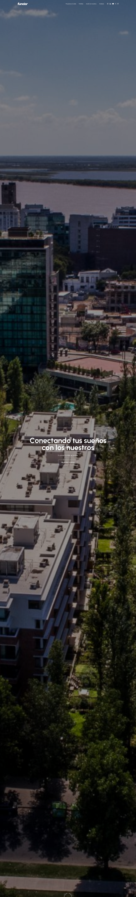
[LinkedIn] (110, 3)
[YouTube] (113, 3)
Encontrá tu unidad (68, 462)
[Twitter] (115, 3)
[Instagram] (107, 3)
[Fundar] (23, 4)
